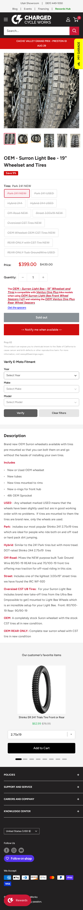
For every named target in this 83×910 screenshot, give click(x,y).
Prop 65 (8, 342)
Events (28, 8)
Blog (15, 8)
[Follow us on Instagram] (14, 850)
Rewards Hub (63, 8)
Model (7, 396)
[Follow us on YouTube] (21, 850)
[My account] (68, 19)
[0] (76, 19)
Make (7, 382)
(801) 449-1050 (54, 3)
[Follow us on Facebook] (6, 850)
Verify (20, 413)
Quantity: (10, 277)
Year (6, 369)
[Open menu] (6, 19)
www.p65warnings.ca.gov (31, 354)
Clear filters (59, 413)
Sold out (41, 317)
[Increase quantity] (43, 277)
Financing (43, 8)
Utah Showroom (29, 3)
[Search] (74, 31)
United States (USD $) (18, 831)
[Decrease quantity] (23, 277)
